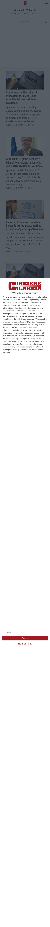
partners (16, 297)
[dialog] (25, 602)
